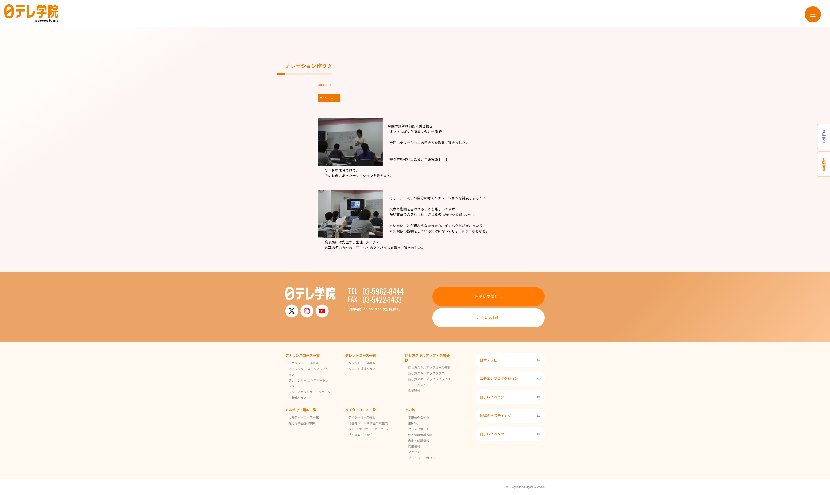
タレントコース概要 (361, 363)
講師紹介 (414, 423)
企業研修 (414, 390)
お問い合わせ (488, 317)
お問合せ (824, 164)
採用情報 (414, 446)
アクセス (414, 452)
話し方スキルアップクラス (426, 373)
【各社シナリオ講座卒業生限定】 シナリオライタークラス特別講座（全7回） (368, 429)
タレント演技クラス (362, 368)
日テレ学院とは (488, 296)
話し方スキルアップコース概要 (429, 367)
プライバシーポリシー (423, 458)
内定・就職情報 (418, 440)
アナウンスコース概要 (304, 363)
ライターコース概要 (361, 417)
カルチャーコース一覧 (304, 417)
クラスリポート (418, 429)
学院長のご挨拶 (418, 417)
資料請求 (824, 136)
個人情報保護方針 (420, 435)
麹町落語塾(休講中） (303, 423)
